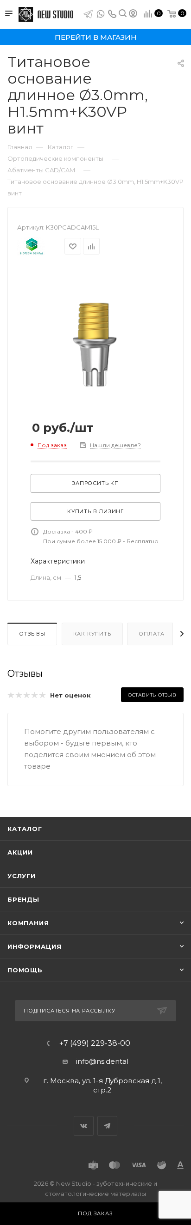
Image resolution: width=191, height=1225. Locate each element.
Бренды (23, 899)
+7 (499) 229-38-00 (94, 1043)
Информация (34, 946)
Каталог (24, 828)
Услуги (21, 875)
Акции (20, 852)
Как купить (92, 634)
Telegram (107, 1126)
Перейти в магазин (96, 37)
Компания (28, 923)
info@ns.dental (102, 1061)
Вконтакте (84, 1126)
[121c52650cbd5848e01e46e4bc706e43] (95, 336)
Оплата (152, 634)
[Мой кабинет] (133, 14)
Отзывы (32, 634)
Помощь (25, 970)
